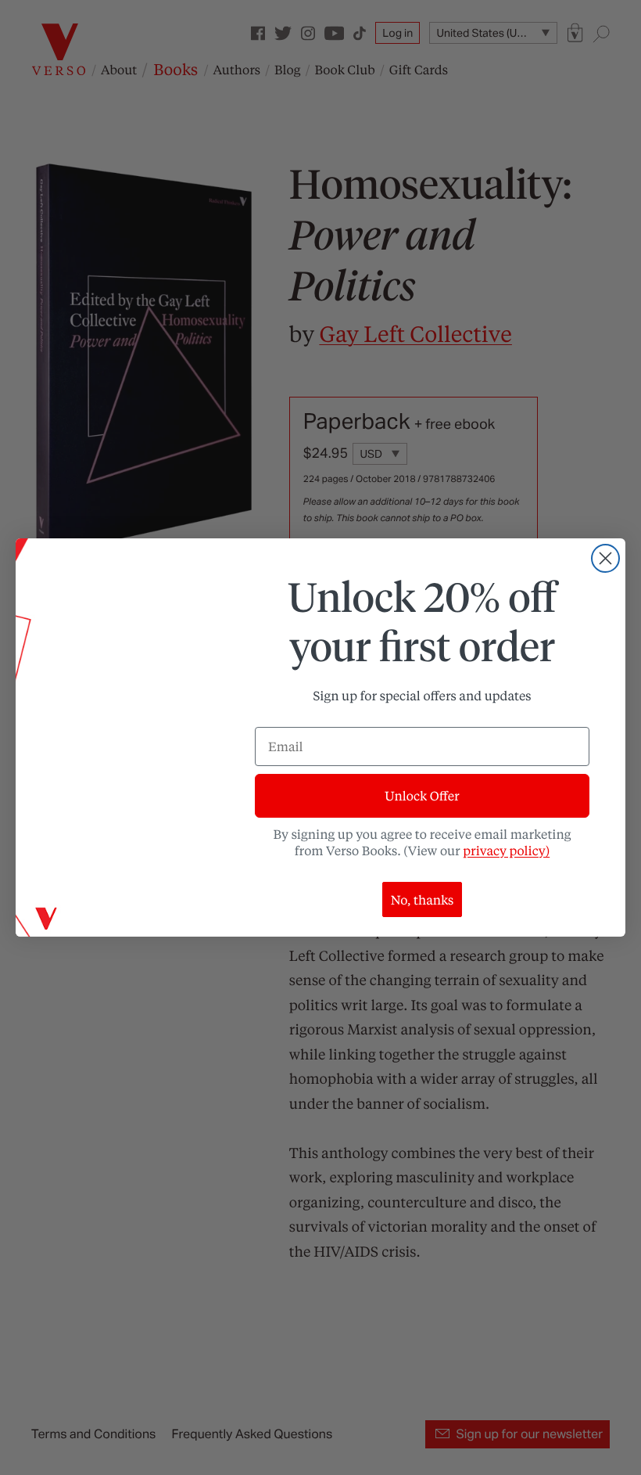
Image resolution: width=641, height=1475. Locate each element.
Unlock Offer (422, 795)
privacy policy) (506, 850)
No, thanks (422, 899)
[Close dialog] (605, 558)
